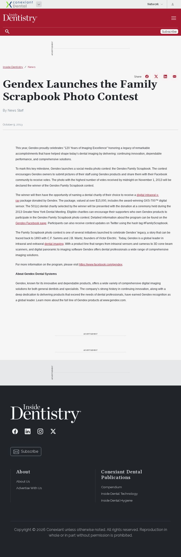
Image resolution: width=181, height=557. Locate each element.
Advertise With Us (29, 488)
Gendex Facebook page (31, 223)
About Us (23, 481)
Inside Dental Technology (119, 493)
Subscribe (29, 451)
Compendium (111, 487)
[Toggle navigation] (173, 18)
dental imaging (54, 243)
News (31, 67)
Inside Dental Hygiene (116, 500)
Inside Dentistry (13, 67)
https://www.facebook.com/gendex (100, 264)
